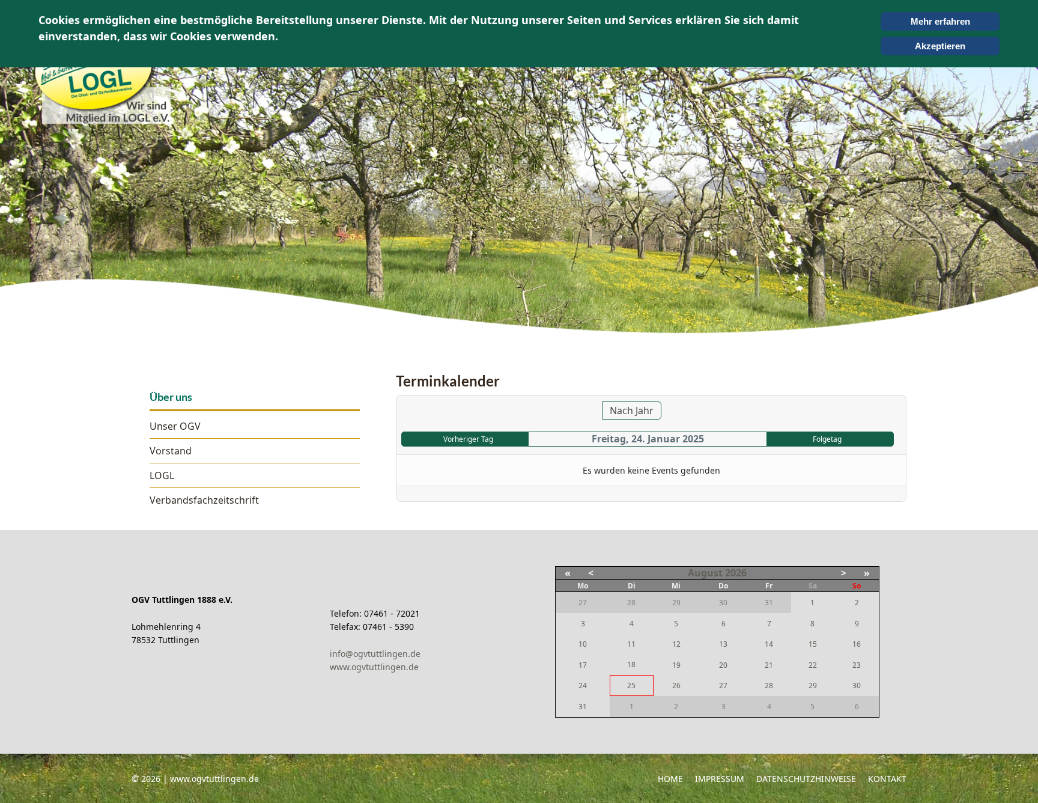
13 (723, 644)
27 (723, 685)
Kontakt (887, 778)
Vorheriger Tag (468, 439)
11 (631, 644)
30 (856, 685)
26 (676, 685)
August (705, 572)
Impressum (719, 778)
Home (670, 778)
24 (582, 685)
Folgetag (827, 439)
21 (769, 665)
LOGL (162, 475)
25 (631, 685)
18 (631, 664)
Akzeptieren (940, 46)
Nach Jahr (632, 410)
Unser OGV (175, 426)
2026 (736, 572)
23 (856, 665)
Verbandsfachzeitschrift (204, 500)
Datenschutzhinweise (806, 778)
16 (856, 644)
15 (813, 644)
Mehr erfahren (940, 21)
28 (769, 685)
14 (769, 644)
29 (813, 685)
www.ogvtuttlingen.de (374, 667)
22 (813, 665)
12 (676, 644)
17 (582, 665)
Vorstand (171, 450)
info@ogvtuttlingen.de (375, 653)
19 (676, 665)
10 (582, 644)
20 (723, 665)
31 (582, 706)
